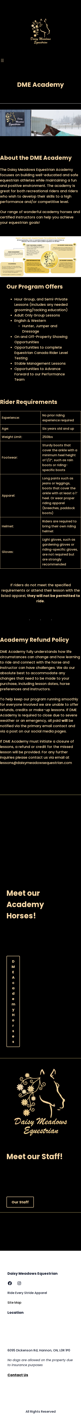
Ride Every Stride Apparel (27, 1293)
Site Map (14, 1302)
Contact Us (17, 1374)
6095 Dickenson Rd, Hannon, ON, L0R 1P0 (38, 1350)
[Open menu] (2, 60)
